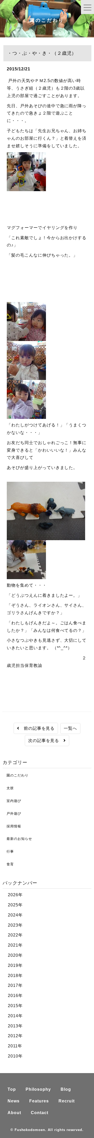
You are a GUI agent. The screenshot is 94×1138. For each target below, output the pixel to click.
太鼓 (8, 788)
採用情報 (12, 826)
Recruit (66, 1101)
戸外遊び (12, 813)
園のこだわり (15, 775)
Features (39, 1101)
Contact (39, 1112)
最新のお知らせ (17, 839)
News (14, 1101)
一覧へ (70, 728)
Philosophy (38, 1089)
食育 (8, 864)
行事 (8, 851)
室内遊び (12, 801)
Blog (66, 1089)
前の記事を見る (37, 728)
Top (12, 1089)
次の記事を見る (46, 740)
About (14, 1112)
